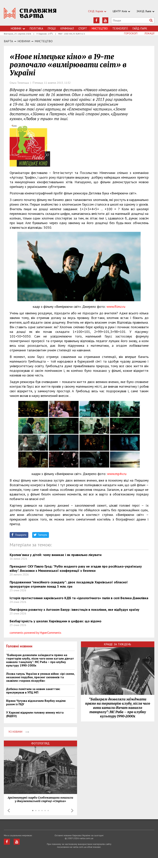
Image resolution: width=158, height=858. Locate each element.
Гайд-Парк (140, 28)
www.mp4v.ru (116, 474)
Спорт (82, 28)
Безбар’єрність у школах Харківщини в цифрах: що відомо (55, 621)
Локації (149, 33)
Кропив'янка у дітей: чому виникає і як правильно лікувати (56, 555)
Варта (8, 41)
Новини (16, 28)
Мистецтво (44, 41)
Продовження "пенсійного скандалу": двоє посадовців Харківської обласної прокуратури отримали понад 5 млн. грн (69, 584)
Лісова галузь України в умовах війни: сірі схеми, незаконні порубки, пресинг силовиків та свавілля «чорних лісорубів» (40, 677)
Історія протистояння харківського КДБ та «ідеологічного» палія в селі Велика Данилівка (79, 598)
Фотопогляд (40, 743)
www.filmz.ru (116, 306)
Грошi (52, 28)
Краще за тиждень (117, 644)
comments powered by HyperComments (35, 632)
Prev (9, 810)
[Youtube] (105, 20)
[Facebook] (96, 20)
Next (72, 810)
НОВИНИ (24, 41)
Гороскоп (130, 33)
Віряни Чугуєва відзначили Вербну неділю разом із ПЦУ (36, 702)
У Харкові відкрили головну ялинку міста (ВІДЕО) (35, 714)
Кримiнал (67, 28)
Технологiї (120, 28)
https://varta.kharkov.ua (30, 15)
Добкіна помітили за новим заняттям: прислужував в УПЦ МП (33, 690)
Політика (36, 28)
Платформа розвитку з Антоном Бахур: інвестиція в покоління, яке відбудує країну (74, 609)
